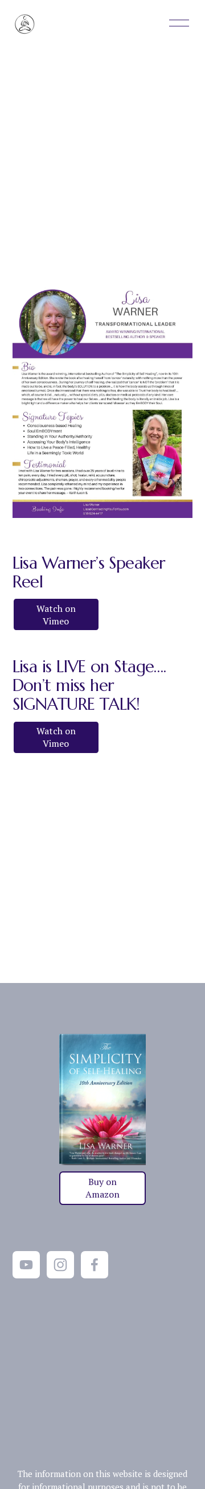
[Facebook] (94, 1264)
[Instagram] (60, 1264)
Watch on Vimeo (56, 614)
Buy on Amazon (102, 1187)
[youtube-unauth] (26, 1264)
